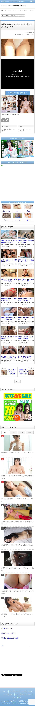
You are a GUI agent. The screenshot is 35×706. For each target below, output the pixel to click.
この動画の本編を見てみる (16, 93)
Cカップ (24, 691)
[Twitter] (3, 120)
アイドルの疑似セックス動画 (9, 638)
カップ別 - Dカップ (29, 34)
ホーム (17, 381)
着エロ (29, 211)
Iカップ (29, 694)
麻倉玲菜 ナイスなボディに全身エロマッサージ (26, 318)
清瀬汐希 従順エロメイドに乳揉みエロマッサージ (9, 260)
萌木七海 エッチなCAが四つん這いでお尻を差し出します (25, 357)
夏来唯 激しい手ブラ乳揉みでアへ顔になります (9, 337)
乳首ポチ (6, 220)
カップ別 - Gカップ (6, 246)
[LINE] (7, 120)
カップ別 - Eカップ (6, 304)
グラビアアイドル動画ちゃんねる (13, 5)
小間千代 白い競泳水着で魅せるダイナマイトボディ (26, 260)
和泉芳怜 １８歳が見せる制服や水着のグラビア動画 (26, 337)
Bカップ (18, 691)
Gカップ (17, 694)
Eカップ (6, 694)
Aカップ (12, 691)
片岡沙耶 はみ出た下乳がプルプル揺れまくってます (26, 299)
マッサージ (17, 211)
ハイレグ (29, 129)
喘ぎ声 (29, 220)
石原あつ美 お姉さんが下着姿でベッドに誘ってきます (9, 280)
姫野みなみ (21, 131)
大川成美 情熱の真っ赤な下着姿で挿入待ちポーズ (9, 299)
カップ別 (5, 691)
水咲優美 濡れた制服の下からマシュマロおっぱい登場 (9, 318)
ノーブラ (17, 220)
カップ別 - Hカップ (23, 285)
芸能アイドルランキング (8, 633)
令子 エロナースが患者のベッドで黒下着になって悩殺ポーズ (9, 357)
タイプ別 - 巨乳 (20, 34)
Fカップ (12, 694)
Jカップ (15, 697)
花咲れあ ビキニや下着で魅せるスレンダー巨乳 (26, 241)
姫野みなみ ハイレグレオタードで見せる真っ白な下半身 (16, 25)
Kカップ (20, 697)
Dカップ (30, 691)
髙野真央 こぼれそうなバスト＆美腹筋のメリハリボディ (9, 241)
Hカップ (24, 694)
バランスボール (22, 129)
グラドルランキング (7, 628)
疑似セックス (6, 211)
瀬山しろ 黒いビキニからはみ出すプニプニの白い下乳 (26, 280)
